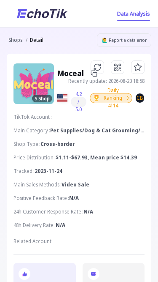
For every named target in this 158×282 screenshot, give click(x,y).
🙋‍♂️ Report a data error (124, 40)
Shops (15, 40)
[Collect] (138, 67)
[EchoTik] (42, 13)
